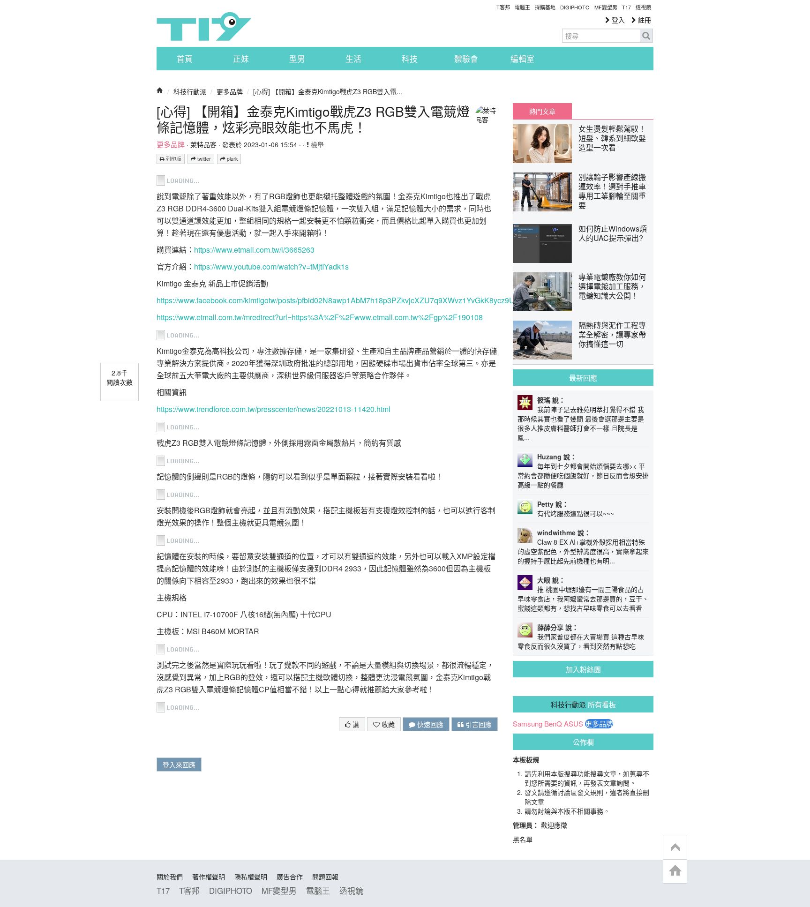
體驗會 (466, 58)
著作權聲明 (208, 876)
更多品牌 (230, 91)
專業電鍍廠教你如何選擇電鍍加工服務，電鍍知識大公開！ (612, 286)
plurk (231, 158)
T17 (204, 26)
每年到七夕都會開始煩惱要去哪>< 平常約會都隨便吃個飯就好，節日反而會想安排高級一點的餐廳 (583, 475)
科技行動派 (189, 91)
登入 (617, 19)
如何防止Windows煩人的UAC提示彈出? (612, 233)
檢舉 (316, 144)
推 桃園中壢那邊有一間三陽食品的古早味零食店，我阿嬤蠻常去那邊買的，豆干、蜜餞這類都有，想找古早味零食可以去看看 (583, 599)
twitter (203, 158)
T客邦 (503, 7)
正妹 (241, 58)
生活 (353, 58)
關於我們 (170, 876)
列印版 (173, 158)
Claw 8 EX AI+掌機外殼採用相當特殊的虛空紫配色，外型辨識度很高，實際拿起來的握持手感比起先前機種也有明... (583, 551)
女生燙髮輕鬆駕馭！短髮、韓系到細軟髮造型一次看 (612, 138)
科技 (410, 58)
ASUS (573, 723)
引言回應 (478, 724)
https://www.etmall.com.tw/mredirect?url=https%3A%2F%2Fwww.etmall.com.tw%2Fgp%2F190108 (320, 317)
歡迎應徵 (554, 825)
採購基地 (545, 7)
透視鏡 (643, 7)
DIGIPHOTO (575, 7)
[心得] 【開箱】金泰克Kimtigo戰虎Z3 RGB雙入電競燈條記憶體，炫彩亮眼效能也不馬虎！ (313, 119)
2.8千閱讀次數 (119, 377)
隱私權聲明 (250, 876)
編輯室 (522, 58)
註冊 (643, 19)
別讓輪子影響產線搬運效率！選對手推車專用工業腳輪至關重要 (612, 191)
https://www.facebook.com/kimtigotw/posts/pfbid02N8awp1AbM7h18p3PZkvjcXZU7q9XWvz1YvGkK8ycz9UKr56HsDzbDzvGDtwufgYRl (382, 300)
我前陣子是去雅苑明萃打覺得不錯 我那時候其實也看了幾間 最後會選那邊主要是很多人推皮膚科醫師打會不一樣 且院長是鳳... (581, 423)
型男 (297, 58)
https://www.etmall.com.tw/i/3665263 (254, 249)
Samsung (527, 723)
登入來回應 (179, 764)
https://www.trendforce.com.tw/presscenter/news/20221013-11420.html (273, 409)
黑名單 (522, 839)
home (675, 871)
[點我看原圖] (179, 179)
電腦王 (522, 7)
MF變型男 (605, 7)
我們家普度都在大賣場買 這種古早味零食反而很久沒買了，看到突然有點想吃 (581, 641)
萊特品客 (203, 144)
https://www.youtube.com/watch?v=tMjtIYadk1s (271, 266)
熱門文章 (542, 111)
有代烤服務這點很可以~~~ (575, 513)
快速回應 (429, 724)
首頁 (185, 58)
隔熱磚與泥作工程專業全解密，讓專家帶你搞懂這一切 (612, 334)
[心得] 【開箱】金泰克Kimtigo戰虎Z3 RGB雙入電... (327, 91)
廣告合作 (290, 876)
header (675, 848)
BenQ (553, 723)
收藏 (387, 724)
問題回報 (325, 876)
